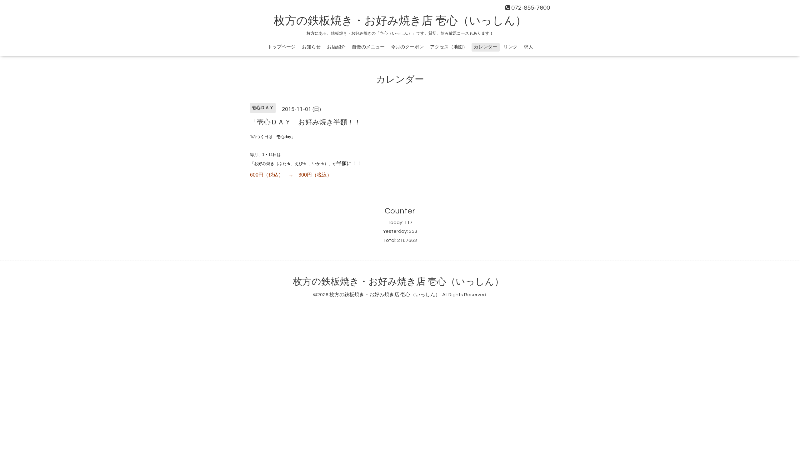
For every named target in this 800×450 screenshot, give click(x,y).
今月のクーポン (407, 47)
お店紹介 (336, 47)
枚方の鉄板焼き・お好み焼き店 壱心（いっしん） (400, 21)
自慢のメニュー (368, 47)
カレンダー (485, 47)
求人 (528, 47)
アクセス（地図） (449, 47)
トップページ (282, 47)
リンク (510, 47)
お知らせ (311, 47)
